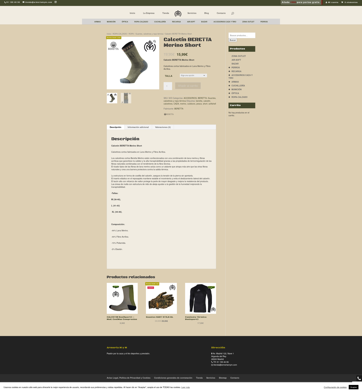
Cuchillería (238, 85)
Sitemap (223, 377)
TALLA (168, 75)
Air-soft (236, 59)
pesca (199, 103)
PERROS (235, 67)
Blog (206, 13)
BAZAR (235, 63)
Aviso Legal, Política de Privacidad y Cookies (128, 377)
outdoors (191, 103)
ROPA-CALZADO (120, 33)
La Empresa (148, 13)
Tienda (165, 13)
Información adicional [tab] (138, 127)
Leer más (185, 387)
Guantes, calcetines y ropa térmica (149, 33)
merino (183, 103)
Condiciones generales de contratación (173, 377)
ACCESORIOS (190, 98)
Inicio (132, 13)
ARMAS (235, 81)
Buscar (233, 40)
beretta (199, 100)
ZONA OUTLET (239, 56)
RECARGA (236, 71)
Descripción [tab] (115, 127)
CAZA (176, 103)
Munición (236, 89)
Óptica (235, 93)
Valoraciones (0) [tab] (163, 127)
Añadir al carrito (188, 86)
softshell (212, 103)
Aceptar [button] (353, 387)
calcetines (168, 103)
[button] (154, 41)
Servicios (192, 13)
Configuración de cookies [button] (335, 387)
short (205, 103)
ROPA (131, 33)
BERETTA (202, 98)
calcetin (206, 100)
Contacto (221, 13)
